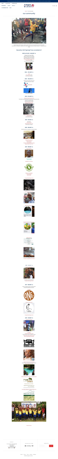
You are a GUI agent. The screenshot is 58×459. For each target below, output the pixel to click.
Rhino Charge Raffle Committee (29, 336)
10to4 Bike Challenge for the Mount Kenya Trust (29, 389)
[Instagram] (27, 445)
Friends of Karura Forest (29, 103)
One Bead (29, 332)
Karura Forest (29, 175)
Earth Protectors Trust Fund (29, 191)
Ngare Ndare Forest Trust (29, 123)
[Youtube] (32, 445)
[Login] (54, 5)
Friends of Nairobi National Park (29, 98)
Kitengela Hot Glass (30, 455)
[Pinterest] (29, 445)
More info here (29, 425)
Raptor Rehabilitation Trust (29, 102)
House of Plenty (29, 148)
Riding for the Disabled (29, 173)
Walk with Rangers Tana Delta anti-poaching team (29, 376)
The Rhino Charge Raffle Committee (29, 258)
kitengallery (14, 3)
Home (26, 11)
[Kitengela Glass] (29, 6)
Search (21, 454)
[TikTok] (30, 445)
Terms (28, 454)
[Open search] (53, 5)
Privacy (25, 454)
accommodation (5, 7)
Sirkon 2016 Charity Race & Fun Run (29, 335)
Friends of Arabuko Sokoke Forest (29, 59)
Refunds (31, 454)
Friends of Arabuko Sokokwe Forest (29, 114)
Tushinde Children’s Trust (29, 349)
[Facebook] (25, 445)
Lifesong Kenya (28, 60)
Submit (51, 445)
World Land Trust (29, 237)
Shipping (34, 454)
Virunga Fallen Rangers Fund (29, 280)
